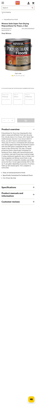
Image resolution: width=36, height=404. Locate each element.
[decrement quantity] (4, 120)
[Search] (32, 8)
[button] (28, 3)
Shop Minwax (6, 33)
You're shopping (6, 12)
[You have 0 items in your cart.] (33, 2)
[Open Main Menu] (3, 3)
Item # (6, 30)
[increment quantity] (12, 120)
